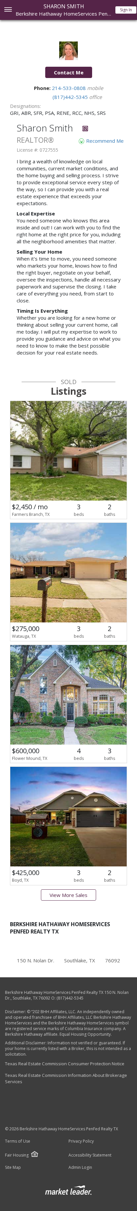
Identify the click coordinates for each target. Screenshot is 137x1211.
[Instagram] (85, 129)
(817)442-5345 (71, 97)
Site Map (13, 1167)
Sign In (126, 10)
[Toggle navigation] (8, 10)
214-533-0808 (69, 88)
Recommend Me (104, 140)
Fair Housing (17, 1155)
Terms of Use (17, 1141)
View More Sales (68, 895)
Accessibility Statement (89, 1155)
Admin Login (80, 1167)
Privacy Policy (81, 1141)
